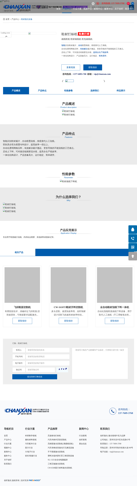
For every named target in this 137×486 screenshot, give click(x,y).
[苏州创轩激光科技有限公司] (27, 411)
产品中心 (66, 9)
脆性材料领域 (30, 440)
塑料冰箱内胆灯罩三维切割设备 (61, 456)
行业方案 (77, 9)
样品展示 (121, 90)
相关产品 (19, 252)
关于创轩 (119, 9)
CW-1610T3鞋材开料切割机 (68, 307)
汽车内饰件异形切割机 (57, 440)
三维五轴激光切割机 (56, 464)
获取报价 (92, 67)
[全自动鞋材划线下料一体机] (114, 285)
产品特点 (42, 90)
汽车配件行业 (30, 444)
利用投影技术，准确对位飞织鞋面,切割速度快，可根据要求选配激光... (22, 313)
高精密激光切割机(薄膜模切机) (60, 444)
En (133, 3)
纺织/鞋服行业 (31, 456)
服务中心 (108, 9)
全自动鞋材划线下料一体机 (114, 307)
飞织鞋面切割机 (22, 307)
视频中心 (87, 9)
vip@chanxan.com (117, 452)
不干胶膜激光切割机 (56, 452)
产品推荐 (52, 428)
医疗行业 (29, 448)
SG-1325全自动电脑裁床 (58, 460)
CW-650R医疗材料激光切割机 (60, 468)
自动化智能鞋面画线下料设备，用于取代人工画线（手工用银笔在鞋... (115, 313)
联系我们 (129, 9)
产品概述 (16, 90)
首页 (58, 9)
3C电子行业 (30, 452)
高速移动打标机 (54, 436)
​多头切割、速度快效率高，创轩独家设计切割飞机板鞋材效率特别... (68, 313)
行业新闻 (83, 436)
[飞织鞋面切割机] (22, 285)
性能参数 (68, 90)
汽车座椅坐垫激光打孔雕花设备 (61, 448)
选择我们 (94, 90)
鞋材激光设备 (26, 19)
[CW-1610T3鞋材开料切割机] (68, 285)
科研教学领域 (30, 436)
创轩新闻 (83, 440)
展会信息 (83, 444)
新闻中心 (98, 9)
